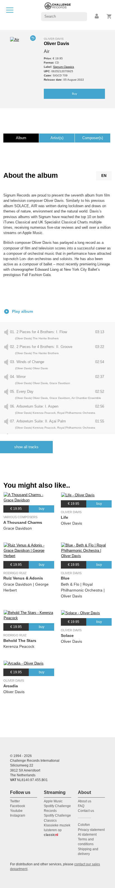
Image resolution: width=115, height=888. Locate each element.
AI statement (87, 834)
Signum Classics (63, 66)
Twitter (15, 801)
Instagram (17, 815)
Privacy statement (91, 829)
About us (84, 801)
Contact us (86, 810)
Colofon (84, 824)
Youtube (16, 810)
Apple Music (53, 801)
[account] (97, 16)
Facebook (17, 806)
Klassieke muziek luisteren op (57, 830)
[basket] (109, 16)
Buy (74, 93)
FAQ (81, 806)
